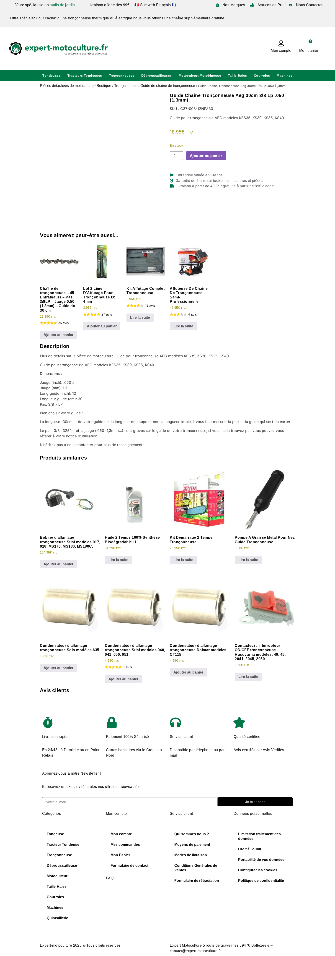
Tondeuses (51, 75)
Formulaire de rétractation (196, 881)
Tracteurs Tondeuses (84, 75)
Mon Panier (120, 855)
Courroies (262, 75)
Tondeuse (55, 834)
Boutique (104, 86)
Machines (284, 75)
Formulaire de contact (129, 865)
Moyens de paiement (192, 844)
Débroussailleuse (62, 865)
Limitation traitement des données (259, 836)
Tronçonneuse (125, 86)
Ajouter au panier (206, 155)
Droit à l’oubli (249, 849)
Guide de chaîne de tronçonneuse (167, 86)
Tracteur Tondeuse (63, 844)
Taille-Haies (237, 75)
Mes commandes (125, 844)
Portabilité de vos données (261, 860)
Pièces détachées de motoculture (67, 86)
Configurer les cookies (257, 870)
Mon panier (308, 50)
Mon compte (281, 50)
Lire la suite (140, 317)
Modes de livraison (190, 855)
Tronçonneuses (121, 75)
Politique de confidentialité (261, 881)
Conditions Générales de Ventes (195, 868)
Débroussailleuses (156, 75)
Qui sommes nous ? (191, 834)
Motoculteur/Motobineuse (200, 75)
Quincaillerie (57, 918)
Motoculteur (57, 876)
